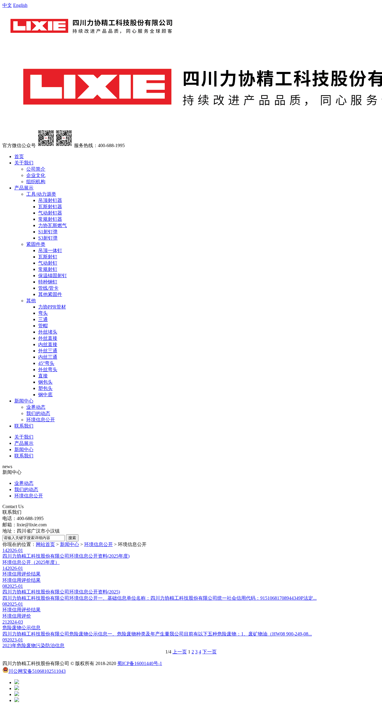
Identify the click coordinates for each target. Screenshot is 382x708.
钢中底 (45, 394)
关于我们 (23, 162)
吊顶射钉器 (50, 200)
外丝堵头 (47, 331)
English (20, 5)
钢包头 (45, 382)
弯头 (43, 313)
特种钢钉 (47, 281)
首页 (19, 156)
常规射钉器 (50, 219)
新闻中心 (23, 400)
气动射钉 (47, 263)
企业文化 (35, 175)
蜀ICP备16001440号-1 (139, 663)
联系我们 (23, 425)
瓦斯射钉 (47, 256)
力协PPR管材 (52, 306)
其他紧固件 (50, 294)
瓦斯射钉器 (50, 206)
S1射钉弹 (48, 231)
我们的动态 (38, 413)
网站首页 (45, 544)
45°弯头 (46, 363)
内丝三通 (47, 357)
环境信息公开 (40, 419)
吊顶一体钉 (50, 250)
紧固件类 (35, 244)
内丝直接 (47, 344)
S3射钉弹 (48, 237)
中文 (7, 5)
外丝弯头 (47, 369)
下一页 (209, 651)
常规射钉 (47, 269)
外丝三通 (47, 350)
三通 (43, 319)
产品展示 (23, 187)
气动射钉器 (50, 212)
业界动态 (35, 407)
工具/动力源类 (41, 194)
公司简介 (35, 169)
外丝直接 (47, 338)
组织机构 (35, 181)
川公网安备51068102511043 (37, 671)
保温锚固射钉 (52, 275)
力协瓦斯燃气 (52, 225)
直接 (43, 375)
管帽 (43, 325)
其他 (31, 300)
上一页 (179, 651)
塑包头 (45, 388)
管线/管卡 (48, 288)
